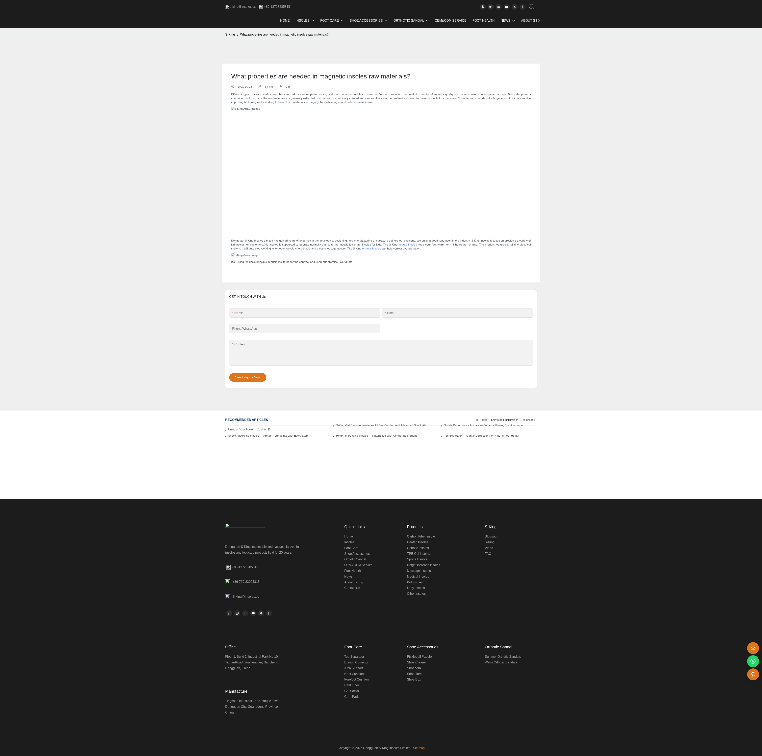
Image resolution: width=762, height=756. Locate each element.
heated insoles (407, 244)
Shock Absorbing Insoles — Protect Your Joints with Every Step (268, 435)
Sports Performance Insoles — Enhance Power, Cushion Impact (484, 425)
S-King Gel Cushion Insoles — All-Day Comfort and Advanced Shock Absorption (382, 425)
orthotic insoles (371, 248)
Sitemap (418, 748)
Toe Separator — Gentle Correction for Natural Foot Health (481, 435)
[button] (539, 20)
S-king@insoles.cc (246, 596)
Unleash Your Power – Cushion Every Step (250, 429)
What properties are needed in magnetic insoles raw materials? (284, 34)
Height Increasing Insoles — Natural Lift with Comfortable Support (377, 435)
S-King (230, 34)
